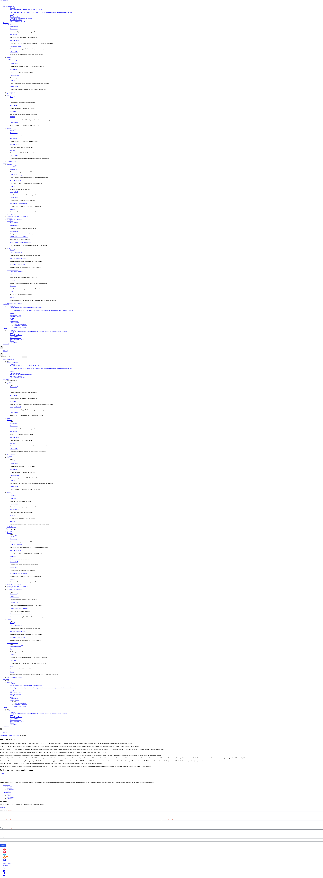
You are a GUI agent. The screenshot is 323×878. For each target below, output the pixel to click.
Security (9, 248)
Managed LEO (14, 34)
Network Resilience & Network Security (21, 18)
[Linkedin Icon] (4, 871)
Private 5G (9, 218)
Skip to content (4, 0)
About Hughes (7, 792)
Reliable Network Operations (14, 303)
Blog (11, 319)
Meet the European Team (16, 339)
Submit (3, 845)
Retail (8, 95)
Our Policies (13, 342)
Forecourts (9, 59)
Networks (9, 164)
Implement (13, 286)
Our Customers (14, 336)
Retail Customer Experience (17, 21)
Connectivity (13, 169)
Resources (6, 304)
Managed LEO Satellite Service (18, 203)
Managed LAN (14, 192)
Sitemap (5, 865)
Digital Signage (14, 231)
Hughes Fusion (14, 197)
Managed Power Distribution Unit (16, 219)
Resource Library (14, 322)
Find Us (9, 794)
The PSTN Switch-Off (16, 20)
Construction (10, 24)
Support (12, 291)
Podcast (12, 318)
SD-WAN (12, 80)
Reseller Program (11, 161)
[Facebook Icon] (4, 873)
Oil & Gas (9, 93)
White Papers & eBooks (19, 324)
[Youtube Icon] (4, 876)
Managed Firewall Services (17, 264)
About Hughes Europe (16, 335)
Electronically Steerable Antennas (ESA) (17, 216)
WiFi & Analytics (14, 225)
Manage (12, 297)
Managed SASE (14, 40)
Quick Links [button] (6, 785)
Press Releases (14, 321)
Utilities (9, 128)
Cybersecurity (13, 29)
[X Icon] (4, 869)
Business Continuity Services (18, 258)
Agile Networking (15, 17)
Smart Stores (10, 221)
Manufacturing (11, 92)
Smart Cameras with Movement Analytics (21, 242)
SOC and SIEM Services (16, 253)
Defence (9, 57)
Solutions (5, 163)
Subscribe (2, 807)
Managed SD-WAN (15, 46)
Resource (12, 280)
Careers (12, 341)
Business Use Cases (15, 315)
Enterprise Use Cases (15, 316)
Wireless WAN (14, 52)
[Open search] (1, 354)
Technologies (10, 789)
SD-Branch (13, 186)
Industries (5, 23)
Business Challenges (8, 6)
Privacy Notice (7, 863)
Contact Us (6, 344)
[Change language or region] (1, 347)
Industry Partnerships (15, 338)
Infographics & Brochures (20, 325)
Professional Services (12, 270)
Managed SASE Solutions (14, 215)
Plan (11, 274)
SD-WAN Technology (16, 174)
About (5, 328)
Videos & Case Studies (19, 327)
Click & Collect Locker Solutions (19, 237)
